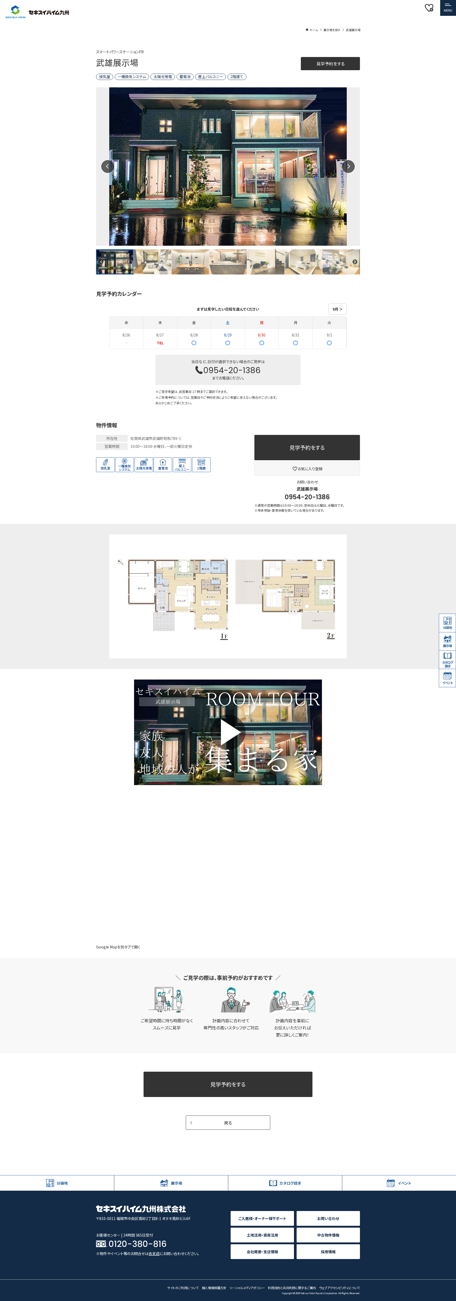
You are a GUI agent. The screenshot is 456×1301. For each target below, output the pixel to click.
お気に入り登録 (310, 468)
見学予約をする (330, 63)
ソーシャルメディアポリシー (247, 1287)
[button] (448, 8)
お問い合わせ (328, 1218)
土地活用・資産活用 (262, 1235)
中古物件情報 (328, 1235)
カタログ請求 (447, 664)
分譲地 (447, 627)
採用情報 (328, 1251)
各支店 (154, 1253)
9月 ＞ (337, 309)
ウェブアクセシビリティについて (339, 1287)
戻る (228, 1122)
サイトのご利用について (183, 1287)
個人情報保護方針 (214, 1287)
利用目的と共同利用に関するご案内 (292, 1287)
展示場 (447, 646)
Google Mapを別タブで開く (118, 946)
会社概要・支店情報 (262, 1251)
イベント (447, 682)
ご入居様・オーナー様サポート (262, 1218)
